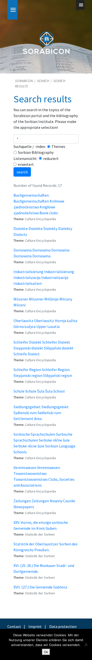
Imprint (35, 626)
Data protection (63, 626)
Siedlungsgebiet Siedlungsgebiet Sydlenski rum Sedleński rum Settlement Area (41, 412)
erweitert (26, 164)
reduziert (51, 158)
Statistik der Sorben (40, 534)
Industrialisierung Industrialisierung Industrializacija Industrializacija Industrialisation (43, 277)
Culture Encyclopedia (40, 219)
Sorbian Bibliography (35, 152)
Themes (58, 146)
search (22, 171)
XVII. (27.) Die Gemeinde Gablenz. (40, 587)
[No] (85, 644)
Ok (46, 652)
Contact (14, 626)
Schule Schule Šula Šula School (39, 391)
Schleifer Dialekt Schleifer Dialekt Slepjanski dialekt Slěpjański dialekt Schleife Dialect (43, 348)
